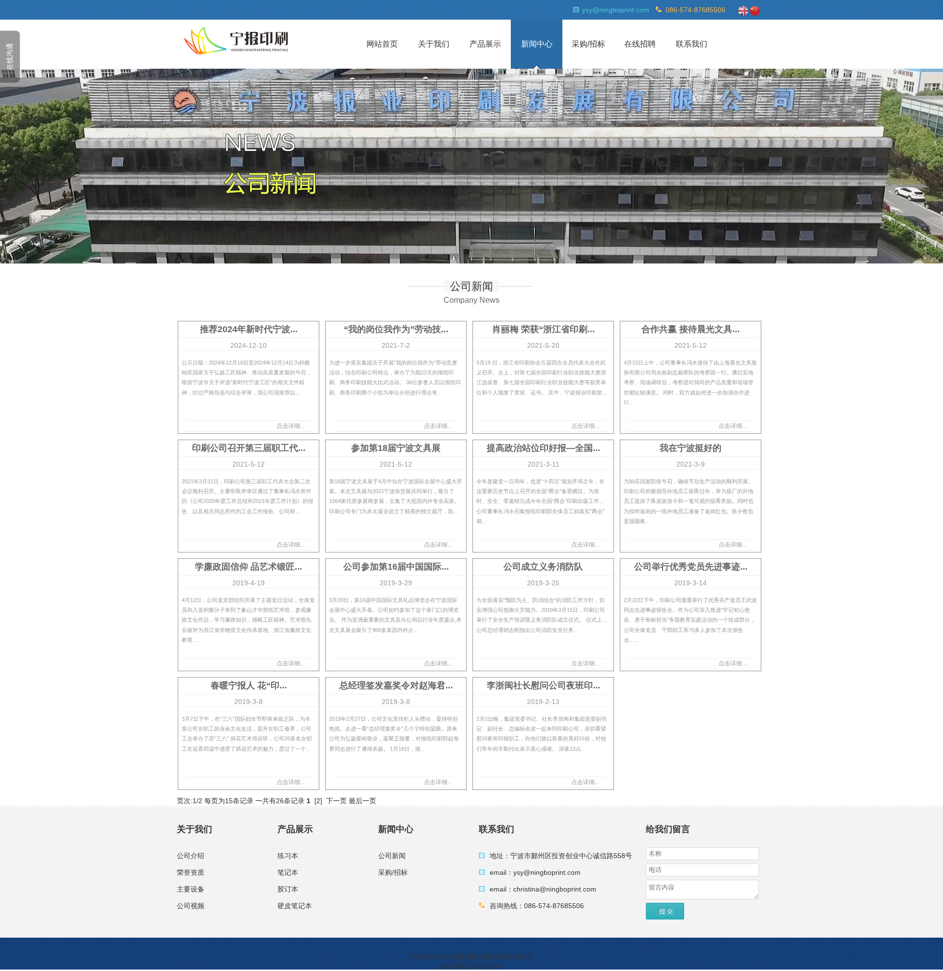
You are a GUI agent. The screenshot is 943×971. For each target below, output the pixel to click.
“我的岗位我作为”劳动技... (396, 329)
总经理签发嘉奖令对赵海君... (396, 685)
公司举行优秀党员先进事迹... (691, 567)
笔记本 (287, 872)
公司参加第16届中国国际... (396, 567)
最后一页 (362, 801)
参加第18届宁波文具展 (396, 448)
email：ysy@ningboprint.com (535, 872)
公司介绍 (190, 856)
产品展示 (485, 44)
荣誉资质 (190, 872)
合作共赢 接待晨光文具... (690, 329)
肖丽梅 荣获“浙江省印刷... (543, 329)
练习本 (287, 856)
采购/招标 (588, 44)
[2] (318, 801)
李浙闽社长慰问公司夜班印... (543, 685)
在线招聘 (640, 44)
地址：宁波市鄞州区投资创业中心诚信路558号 (561, 856)
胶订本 (287, 889)
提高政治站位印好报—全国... (543, 448)
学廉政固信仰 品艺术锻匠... (248, 567)
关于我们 (433, 44)
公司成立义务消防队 (543, 567)
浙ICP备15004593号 (471, 966)
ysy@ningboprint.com (615, 10)
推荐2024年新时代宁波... (249, 329)
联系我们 (691, 44)
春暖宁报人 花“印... (249, 685)
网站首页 (382, 44)
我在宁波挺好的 (690, 448)
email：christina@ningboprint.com (543, 889)
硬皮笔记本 (294, 906)
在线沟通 (10, 57)
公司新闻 (471, 286)
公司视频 (190, 906)
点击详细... (291, 425)
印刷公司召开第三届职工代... (248, 448)
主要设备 (190, 889)
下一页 (336, 801)
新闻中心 (537, 44)
